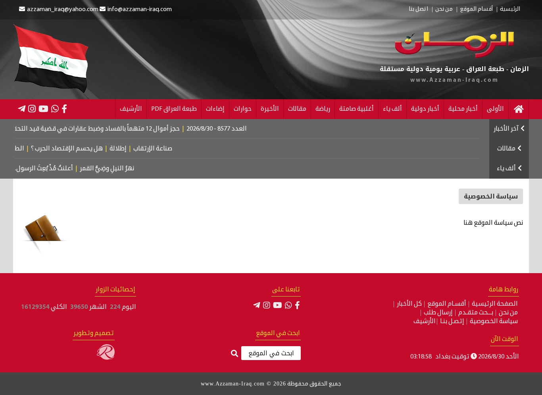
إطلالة (128, 149)
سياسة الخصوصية (494, 321)
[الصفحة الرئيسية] (519, 109)
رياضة (322, 109)
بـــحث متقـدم (475, 313)
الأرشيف (131, 109)
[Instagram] (32, 109)
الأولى (495, 109)
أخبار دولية (425, 109)
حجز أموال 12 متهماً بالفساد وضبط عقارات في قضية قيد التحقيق (104, 129)
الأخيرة (270, 109)
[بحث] (234, 354)
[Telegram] (21, 109)
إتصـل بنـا (452, 321)
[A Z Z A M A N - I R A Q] (454, 57)
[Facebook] (64, 109)
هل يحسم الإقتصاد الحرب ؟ (77, 149)
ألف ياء (392, 109)
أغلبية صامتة (356, 109)
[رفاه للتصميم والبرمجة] (106, 358)
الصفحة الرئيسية (495, 304)
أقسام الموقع (476, 9)
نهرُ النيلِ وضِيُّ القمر (114, 169)
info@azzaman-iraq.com (140, 9)
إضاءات (215, 109)
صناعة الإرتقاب (163, 149)
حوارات (243, 109)
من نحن (444, 9)
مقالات (297, 109)
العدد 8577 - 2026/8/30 (228, 129)
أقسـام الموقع (446, 304)
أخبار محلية (463, 109)
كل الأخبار (409, 304)
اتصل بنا (418, 9)
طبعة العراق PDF (174, 109)
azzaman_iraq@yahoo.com (62, 9)
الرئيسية (510, 9)
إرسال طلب (438, 313)
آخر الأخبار (506, 129)
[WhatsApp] (55, 109)
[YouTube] (43, 109)
